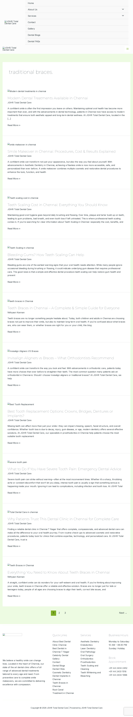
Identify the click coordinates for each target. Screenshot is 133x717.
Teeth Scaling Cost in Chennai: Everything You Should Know (58, 205)
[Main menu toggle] (127, 49)
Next (123, 612)
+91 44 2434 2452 (118, 668)
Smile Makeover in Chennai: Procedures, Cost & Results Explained (62, 151)
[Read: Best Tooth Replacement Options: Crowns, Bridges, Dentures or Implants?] (21, 404)
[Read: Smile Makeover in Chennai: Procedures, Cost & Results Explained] (22, 144)
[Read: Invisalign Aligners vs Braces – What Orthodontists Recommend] (23, 351)
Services (32, 16)
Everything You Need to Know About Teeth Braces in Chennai (59, 572)
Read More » (14, 125)
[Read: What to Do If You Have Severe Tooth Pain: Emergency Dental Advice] (17, 462)
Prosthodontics (88, 662)
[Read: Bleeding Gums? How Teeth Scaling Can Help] (21, 247)
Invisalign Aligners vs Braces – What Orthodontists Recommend (61, 358)
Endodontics (87, 645)
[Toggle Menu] (122, 9)
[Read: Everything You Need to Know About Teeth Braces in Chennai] (21, 565)
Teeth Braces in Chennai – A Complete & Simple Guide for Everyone (63, 308)
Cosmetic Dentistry (61, 672)
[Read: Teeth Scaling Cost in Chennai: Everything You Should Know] (23, 197)
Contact (31, 22)
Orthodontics (87, 658)
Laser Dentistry (88, 648)
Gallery (31, 28)
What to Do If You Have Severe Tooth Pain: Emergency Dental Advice (64, 469)
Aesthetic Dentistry (90, 641)
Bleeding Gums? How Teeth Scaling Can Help (46, 255)
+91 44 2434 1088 (118, 675)
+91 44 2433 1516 (117, 671)
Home (31, 3)
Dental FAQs (34, 41)
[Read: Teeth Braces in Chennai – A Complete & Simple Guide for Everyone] (20, 301)
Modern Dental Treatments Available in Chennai (48, 98)
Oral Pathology (88, 651)
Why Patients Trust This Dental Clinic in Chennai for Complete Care (63, 519)
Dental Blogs (34, 35)
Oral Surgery (87, 655)
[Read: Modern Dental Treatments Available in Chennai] (27, 91)
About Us (32, 9)
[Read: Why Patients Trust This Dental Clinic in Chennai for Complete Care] (23, 512)
